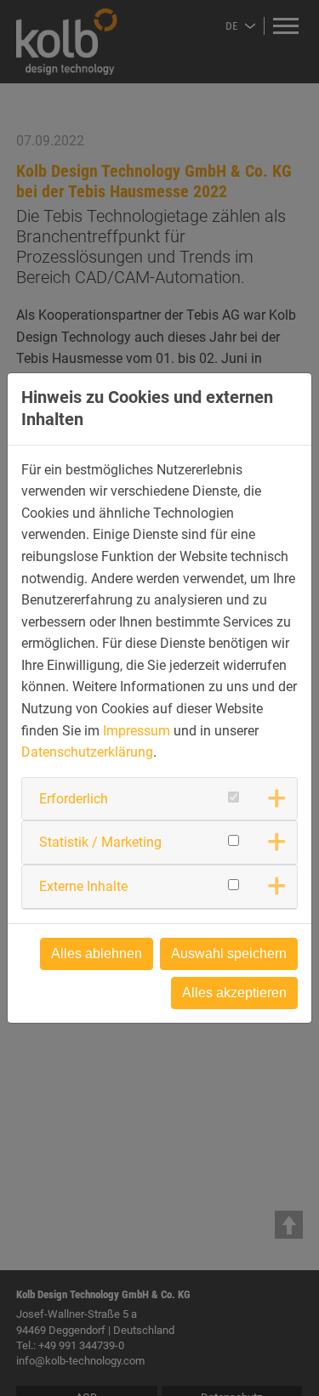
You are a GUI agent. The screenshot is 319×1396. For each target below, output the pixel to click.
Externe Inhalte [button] (83, 886)
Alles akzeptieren (234, 992)
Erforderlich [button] (73, 799)
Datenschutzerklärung (87, 752)
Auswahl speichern (229, 953)
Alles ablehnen (96, 953)
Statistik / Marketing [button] (100, 842)
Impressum (136, 731)
